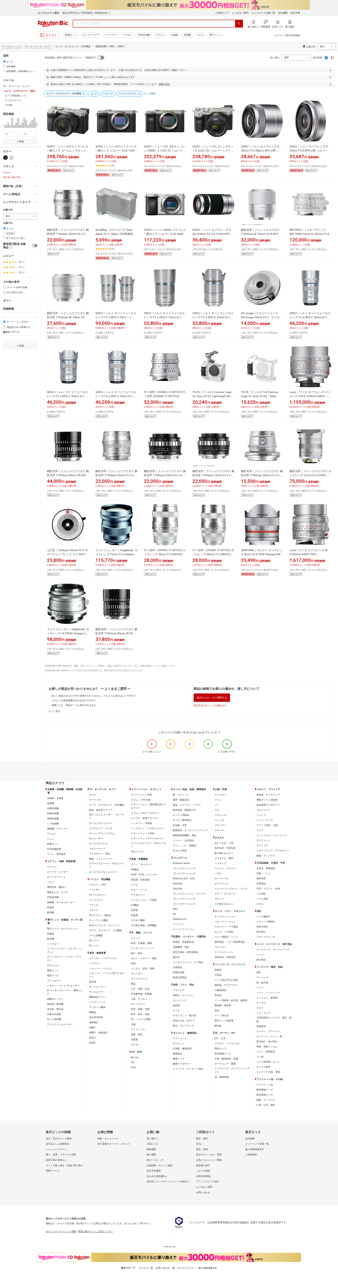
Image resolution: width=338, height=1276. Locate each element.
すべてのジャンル (11, 46)
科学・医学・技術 (140, 1014)
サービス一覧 (146, 1268)
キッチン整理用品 (182, 820)
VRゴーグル (137, 851)
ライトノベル (138, 1029)
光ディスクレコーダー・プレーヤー (106, 816)
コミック (135, 938)
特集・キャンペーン (108, 1138)
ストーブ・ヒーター (57, 872)
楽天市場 (295, 13)
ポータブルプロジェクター (103, 872)
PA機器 (134, 869)
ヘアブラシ (95, 963)
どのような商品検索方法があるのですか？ (74, 700)
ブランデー (220, 825)
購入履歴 (151, 1154)
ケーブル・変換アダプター (145, 818)
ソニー (6, 172)
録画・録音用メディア (100, 810)
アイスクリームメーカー (60, 1024)
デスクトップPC (97, 884)
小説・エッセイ (139, 999)
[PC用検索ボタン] (239, 24)
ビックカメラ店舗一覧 (263, 13)
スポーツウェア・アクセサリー (272, 850)
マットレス (262, 977)
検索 (21, 141)
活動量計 (93, 1022)
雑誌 (133, 983)
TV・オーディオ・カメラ (38, 46)
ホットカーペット (56, 877)
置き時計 (261, 931)
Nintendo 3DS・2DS (184, 878)
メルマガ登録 (203, 1170)
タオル (259, 904)
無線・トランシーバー (100, 858)
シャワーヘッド (97, 1002)
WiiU (175, 909)
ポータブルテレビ (98, 843)
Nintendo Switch (181, 863)
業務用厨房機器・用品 (184, 835)
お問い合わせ (203, 1192)
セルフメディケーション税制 (61, 1231)
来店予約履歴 (154, 1170)
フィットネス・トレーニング (271, 835)
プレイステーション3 (184, 898)
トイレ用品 (262, 898)
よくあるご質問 (240, 13)
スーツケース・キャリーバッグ (272, 949)
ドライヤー (111, 35)
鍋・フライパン (181, 794)
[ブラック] (5, 157)
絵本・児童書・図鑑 (141, 943)
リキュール (220, 815)
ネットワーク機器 (98, 920)
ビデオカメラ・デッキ (100, 828)
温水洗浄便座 (96, 1017)
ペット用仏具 (222, 1015)
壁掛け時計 (262, 926)
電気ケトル (53, 975)
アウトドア (262, 845)
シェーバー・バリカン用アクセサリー (106, 975)
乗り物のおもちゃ (224, 853)
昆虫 (217, 1010)
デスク (259, 1008)
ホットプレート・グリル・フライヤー (64, 958)
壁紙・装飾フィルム (267, 1046)
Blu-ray (134, 1057)
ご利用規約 (251, 1154)
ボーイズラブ (138, 1004)
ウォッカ (219, 820)
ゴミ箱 (259, 1056)
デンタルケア (96, 992)
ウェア (259, 830)
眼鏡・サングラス (265, 855)
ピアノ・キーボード (141, 864)
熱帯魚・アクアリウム (226, 985)
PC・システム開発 (141, 1019)
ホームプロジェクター (100, 823)
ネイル (176, 1010)
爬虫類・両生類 (223, 1005)
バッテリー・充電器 (141, 823)
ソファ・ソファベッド (268, 992)
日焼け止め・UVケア (184, 1020)
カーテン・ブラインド (268, 1031)
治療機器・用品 (181, 947)
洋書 (133, 1024)
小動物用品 (220, 990)
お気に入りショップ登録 (209, 1160)
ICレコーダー (96, 838)
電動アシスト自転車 (267, 799)
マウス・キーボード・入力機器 (105, 930)
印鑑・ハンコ (263, 873)
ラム (217, 810)
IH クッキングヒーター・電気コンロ (65, 992)
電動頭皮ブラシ (97, 997)
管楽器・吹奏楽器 (140, 879)
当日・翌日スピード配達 (59, 1138)
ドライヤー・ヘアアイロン (103, 958)
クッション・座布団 (267, 997)
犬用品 (218, 975)
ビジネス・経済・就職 (142, 968)
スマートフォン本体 (141, 794)
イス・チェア (263, 1013)
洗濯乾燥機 (53, 808)
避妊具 (176, 957)
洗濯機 (187, 35)
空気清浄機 (144, 35)
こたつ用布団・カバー (268, 1061)
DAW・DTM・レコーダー (144, 874)
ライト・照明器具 (56, 854)
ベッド (259, 987)
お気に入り (152, 1143)
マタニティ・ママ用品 (226, 926)
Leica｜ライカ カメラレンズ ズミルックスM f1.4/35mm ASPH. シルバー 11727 (310, 396)
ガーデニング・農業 (225, 1063)
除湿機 (50, 912)
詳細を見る (164, 84)
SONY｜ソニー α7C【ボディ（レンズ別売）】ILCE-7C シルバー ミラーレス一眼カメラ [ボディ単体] (165, 150)
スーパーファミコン (183, 929)
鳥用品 (218, 995)
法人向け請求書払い (157, 1176)
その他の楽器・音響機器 (144, 925)
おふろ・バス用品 (224, 931)
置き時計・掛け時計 (267, 1041)
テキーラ (219, 830)
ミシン (50, 839)
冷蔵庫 (174, 35)
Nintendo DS (179, 919)
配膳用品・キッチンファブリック (190, 830)
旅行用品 (261, 959)
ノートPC (94, 889)
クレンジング (180, 1000)
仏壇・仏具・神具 (265, 1105)
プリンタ (93, 905)
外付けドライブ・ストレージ (104, 925)
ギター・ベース (139, 889)
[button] (4, 122)
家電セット (71, 35)
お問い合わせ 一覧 (165, 1268)
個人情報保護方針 (254, 1149)
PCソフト (94, 945)
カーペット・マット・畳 (269, 1036)
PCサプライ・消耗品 (100, 915)
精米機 (50, 938)
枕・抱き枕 (262, 982)
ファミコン (178, 924)
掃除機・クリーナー (57, 828)
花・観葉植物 (222, 1077)
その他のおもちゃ (224, 904)
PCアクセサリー (97, 895)
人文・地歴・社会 (140, 988)
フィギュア (220, 863)
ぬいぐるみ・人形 (224, 843)
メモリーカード (97, 848)
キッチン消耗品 (181, 815)
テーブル (261, 1003)
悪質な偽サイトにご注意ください (95, 1231)
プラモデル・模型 (224, 858)
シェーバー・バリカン (100, 968)
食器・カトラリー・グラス (187, 805)
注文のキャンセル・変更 (209, 1154)
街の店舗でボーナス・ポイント (113, 1143)
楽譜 (133, 963)
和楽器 (134, 915)
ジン (217, 805)
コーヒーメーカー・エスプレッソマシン (64, 950)
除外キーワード (11, 332)
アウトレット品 (264, 1084)
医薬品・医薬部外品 (183, 942)
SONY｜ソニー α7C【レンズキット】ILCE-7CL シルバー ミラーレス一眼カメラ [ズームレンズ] (212, 150)
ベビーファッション (225, 921)
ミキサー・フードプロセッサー (63, 985)
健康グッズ (178, 1058)
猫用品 (218, 970)
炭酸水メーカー (55, 999)
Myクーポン (153, 1160)
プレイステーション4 (184, 873)
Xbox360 (177, 888)
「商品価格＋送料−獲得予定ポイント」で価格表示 (69, 57)
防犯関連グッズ (264, 1089)
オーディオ (95, 799)
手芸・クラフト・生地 (268, 888)
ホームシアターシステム (102, 833)
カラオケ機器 (138, 920)
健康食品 (177, 1053)
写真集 (134, 1039)
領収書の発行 (203, 1165)
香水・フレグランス (183, 1025)
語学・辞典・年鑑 (140, 1009)
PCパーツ (94, 940)
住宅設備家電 (54, 849)
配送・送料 (202, 1138)
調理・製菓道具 (181, 799)
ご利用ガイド (222, 13)
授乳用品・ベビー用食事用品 (230, 942)
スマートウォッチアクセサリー (147, 838)
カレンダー (137, 973)
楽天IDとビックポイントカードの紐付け (168, 1181)
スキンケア (178, 990)
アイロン (51, 833)
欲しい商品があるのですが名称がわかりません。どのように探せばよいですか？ (94, 695)
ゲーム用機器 (96, 935)
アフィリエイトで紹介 (207, 1181)
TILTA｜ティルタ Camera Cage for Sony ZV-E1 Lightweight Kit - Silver (212, 396)
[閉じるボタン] (331, 70)
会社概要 (283, 13)
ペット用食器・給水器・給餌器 (231, 1000)
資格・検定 (137, 1034)
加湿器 (50, 907)
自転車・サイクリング (268, 794)
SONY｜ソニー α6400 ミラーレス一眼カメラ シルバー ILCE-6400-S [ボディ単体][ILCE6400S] (165, 234)
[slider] (3, 127)
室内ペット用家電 (224, 1020)
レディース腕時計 (265, 921)
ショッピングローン (56, 1149)
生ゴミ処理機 (54, 1019)
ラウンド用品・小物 (267, 825)
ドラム (134, 884)
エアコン (160, 35)
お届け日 (8, 223)
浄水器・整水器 (55, 1009)
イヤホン (127, 35)
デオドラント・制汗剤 (184, 1015)
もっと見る (54, 711)
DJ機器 (134, 905)
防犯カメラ (220, 1048)
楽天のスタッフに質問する (212, 697)
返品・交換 (202, 1149)
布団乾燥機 (53, 818)
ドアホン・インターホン (227, 1043)
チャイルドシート (224, 952)
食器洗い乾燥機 (55, 1004)
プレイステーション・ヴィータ (189, 893)
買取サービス (53, 1170)
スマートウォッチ (265, 937)
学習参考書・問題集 (141, 994)
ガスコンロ (53, 965)
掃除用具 (261, 878)
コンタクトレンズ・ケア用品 (188, 962)
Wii (174, 914)
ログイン (279, 35)
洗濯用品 (261, 883)
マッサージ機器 (97, 1007)
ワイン (218, 799)
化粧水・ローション (183, 995)
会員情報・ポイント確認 (160, 1165)
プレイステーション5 (184, 868)
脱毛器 (92, 981)
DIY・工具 (220, 1038)
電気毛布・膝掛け (56, 887)
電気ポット (53, 970)
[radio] (4, 61)
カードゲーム (222, 878)
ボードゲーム (222, 883)
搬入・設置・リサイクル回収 (61, 1154)
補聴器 (92, 1012)
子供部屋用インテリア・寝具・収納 (274, 1019)
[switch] (34, 245)
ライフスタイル (139, 978)
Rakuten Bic (53, 23)
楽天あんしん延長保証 (57, 1143)
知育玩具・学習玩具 (225, 848)
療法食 (218, 1025)
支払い (199, 1143)
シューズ (261, 815)
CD (132, 1062)
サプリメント (180, 1038)
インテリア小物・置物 (268, 1072)
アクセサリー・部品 (99, 853)
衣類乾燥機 (53, 813)
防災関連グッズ (223, 1053)
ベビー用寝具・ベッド (226, 937)
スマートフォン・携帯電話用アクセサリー (148, 806)
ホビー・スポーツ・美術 (144, 958)
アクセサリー (138, 895)
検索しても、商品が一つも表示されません (74, 705)
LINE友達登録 (203, 1176)
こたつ (50, 882)
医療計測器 (178, 972)
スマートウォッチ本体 (142, 833)
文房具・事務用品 (265, 868)
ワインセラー (54, 980)
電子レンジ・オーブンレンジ (62, 928)
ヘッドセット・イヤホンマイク (147, 828)
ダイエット (178, 1043)
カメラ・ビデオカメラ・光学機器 (106, 805)
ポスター (135, 1044)
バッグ (259, 954)
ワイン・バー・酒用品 (184, 845)
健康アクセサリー (182, 1063)
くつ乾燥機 (53, 823)
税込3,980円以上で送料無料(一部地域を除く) (86, 13)
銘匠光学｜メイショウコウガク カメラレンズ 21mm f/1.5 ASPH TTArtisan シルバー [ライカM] (310, 475)
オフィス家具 (263, 1067)
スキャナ (93, 910)
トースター (53, 944)
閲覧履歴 (151, 1149)
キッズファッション (225, 916)
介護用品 (177, 967)
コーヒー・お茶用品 (183, 840)
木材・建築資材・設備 (226, 1058)
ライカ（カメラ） (12, 177)
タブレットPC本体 (141, 799)
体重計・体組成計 (98, 1032)
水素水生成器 (54, 1014)
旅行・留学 (137, 953)
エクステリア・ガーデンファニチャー (232, 1070)
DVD (133, 1067)
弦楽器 (134, 910)
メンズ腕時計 (263, 916)
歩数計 (92, 1027)
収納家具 (261, 1026)
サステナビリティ (186, 1268)
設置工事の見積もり (56, 1160)
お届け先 (8, 210)
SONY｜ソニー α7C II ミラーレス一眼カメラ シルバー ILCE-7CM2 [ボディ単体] (116, 150)
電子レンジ (215, 35)
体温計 (92, 1042)
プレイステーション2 (184, 904)
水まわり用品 (180, 850)
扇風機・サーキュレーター (61, 902)
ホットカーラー (97, 987)
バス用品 (261, 893)
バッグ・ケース (264, 820)
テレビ (200, 35)
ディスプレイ (96, 900)
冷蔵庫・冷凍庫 (55, 798)
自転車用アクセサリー (268, 805)
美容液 (176, 1005)
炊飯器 (50, 933)
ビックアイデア (91, 35)
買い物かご (152, 1138)
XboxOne (178, 883)
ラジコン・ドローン (225, 868)
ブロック (219, 898)
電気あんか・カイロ (57, 892)
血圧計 (92, 1037)
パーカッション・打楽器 (144, 900)
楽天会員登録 (293, 35)
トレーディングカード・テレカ (231, 888)
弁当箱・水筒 (180, 825)
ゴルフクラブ (263, 810)
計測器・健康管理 (182, 1048)
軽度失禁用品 (180, 977)
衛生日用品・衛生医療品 (186, 952)
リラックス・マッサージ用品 (188, 1068)
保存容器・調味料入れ (184, 810)
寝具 (258, 972)
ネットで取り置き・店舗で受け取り (64, 1165)
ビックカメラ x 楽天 (48, 13)
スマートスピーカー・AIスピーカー (106, 865)
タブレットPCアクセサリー (145, 813)
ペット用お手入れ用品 (226, 980)
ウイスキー (220, 794)
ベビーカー (220, 947)
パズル (218, 873)
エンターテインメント (142, 948)
